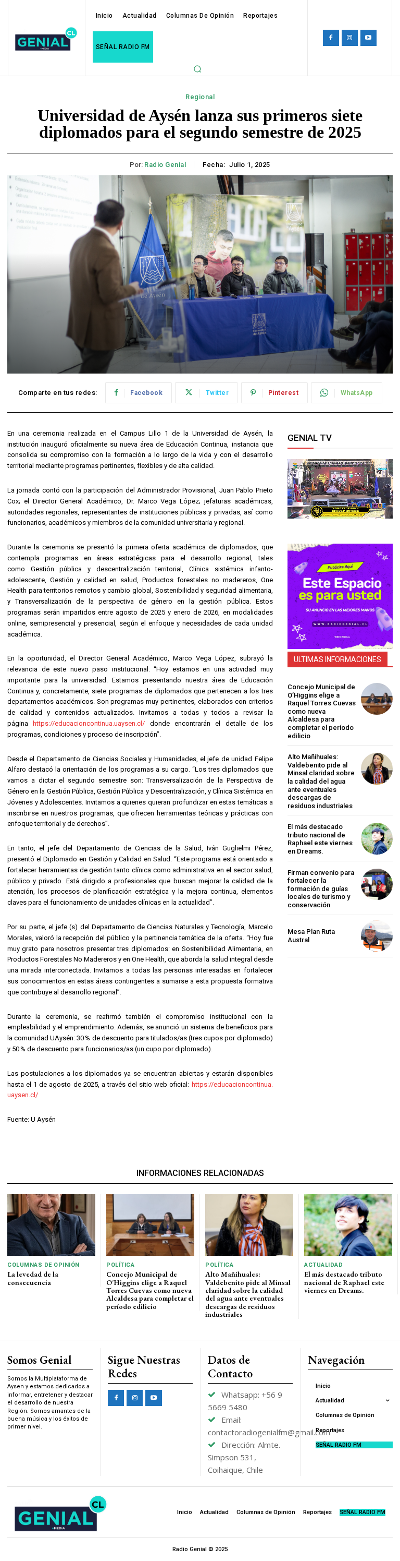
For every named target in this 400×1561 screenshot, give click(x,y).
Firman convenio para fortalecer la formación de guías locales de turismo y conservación (321, 889)
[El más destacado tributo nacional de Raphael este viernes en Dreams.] (377, 839)
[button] (197, 69)
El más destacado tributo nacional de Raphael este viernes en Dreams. (320, 839)
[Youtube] (368, 38)
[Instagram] (350, 38)
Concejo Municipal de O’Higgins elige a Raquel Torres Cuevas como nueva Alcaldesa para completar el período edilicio (322, 711)
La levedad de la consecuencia (32, 1278)
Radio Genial (165, 165)
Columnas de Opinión (43, 1265)
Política (120, 1265)
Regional (200, 97)
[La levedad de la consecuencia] (51, 1225)
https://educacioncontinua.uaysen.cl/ (89, 723)
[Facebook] (331, 38)
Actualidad (323, 1265)
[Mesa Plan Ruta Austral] (377, 936)
